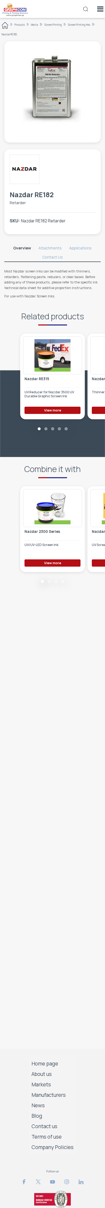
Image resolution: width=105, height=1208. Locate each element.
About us (42, 1074)
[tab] (22, 248)
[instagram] (66, 1181)
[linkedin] (81, 1181)
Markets (41, 1084)
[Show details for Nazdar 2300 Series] (52, 508)
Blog (37, 1115)
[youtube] (52, 1181)
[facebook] (24, 1181)
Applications (80, 247)
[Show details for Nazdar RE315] (52, 355)
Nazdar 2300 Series (42, 531)
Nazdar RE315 (36, 379)
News (38, 1105)
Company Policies (53, 1147)
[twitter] (38, 1181)
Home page (45, 1063)
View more (52, 410)
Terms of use (47, 1136)
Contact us (44, 1126)
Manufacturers (49, 1094)
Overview (22, 247)
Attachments (50, 247)
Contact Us (52, 257)
